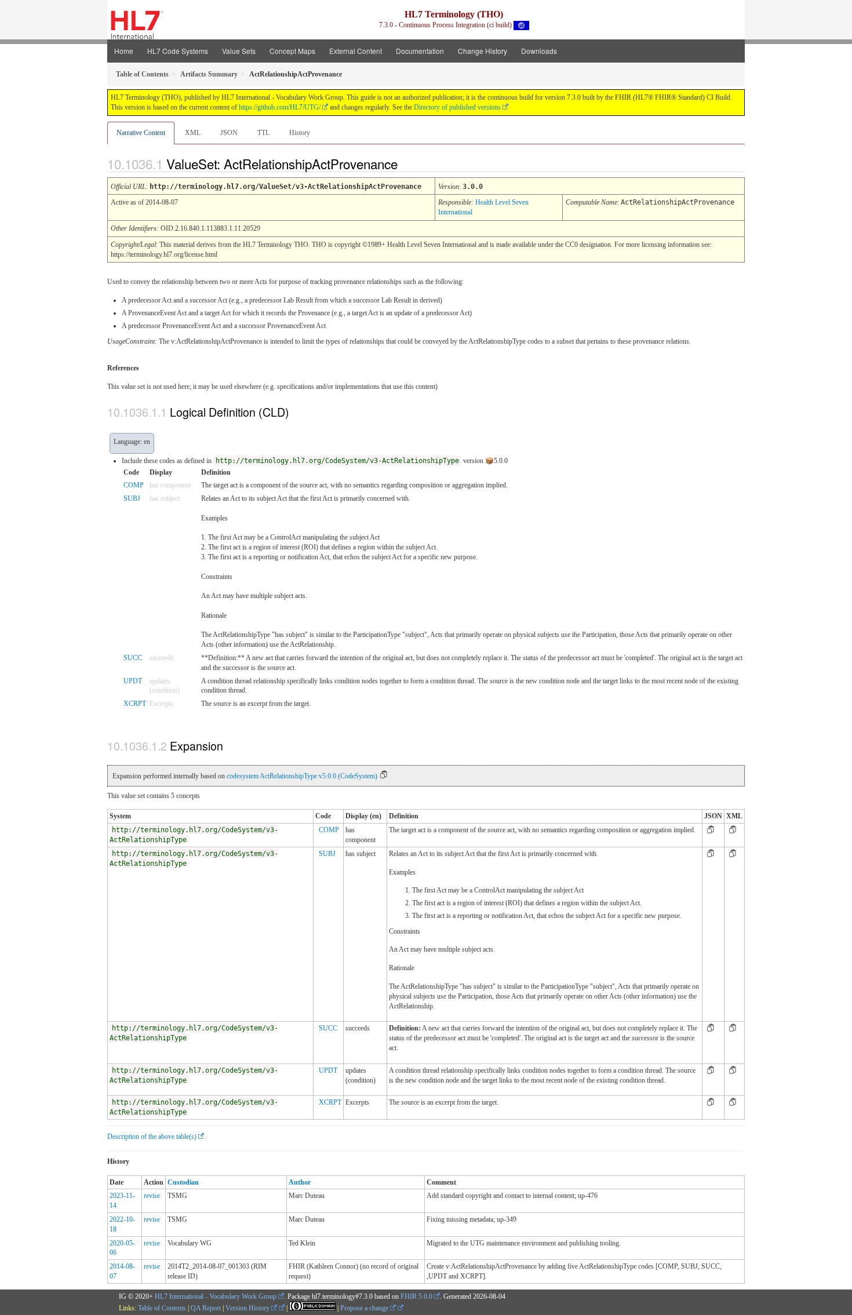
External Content (355, 51)
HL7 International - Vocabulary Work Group (215, 1296)
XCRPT (134, 704)
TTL (263, 133)
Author (300, 1182)
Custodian (183, 1182)
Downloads (539, 51)
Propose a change (365, 1308)
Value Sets (239, 51)
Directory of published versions (457, 107)
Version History (248, 1308)
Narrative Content (140, 133)
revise (152, 1196)
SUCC (132, 658)
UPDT (132, 681)
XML (193, 133)
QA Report (206, 1308)
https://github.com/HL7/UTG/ (280, 107)
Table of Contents (162, 1308)
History (299, 133)
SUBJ (131, 498)
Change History (482, 51)
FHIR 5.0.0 (416, 1296)
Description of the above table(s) (151, 1136)
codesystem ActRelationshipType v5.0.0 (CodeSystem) (302, 776)
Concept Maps (292, 51)
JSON (229, 133)
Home (123, 51)
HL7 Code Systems (177, 51)
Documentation (420, 51)
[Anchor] (407, 163)
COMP (133, 485)
